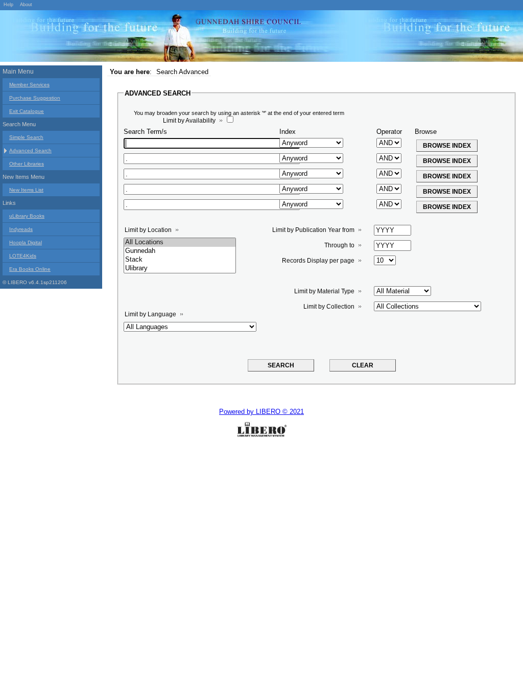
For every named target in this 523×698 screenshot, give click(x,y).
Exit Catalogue (26, 111)
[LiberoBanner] (153, 37)
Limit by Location (148, 230)
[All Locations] (179, 242)
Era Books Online (30, 269)
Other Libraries (26, 164)
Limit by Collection (328, 306)
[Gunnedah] (179, 251)
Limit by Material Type (324, 291)
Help (8, 4)
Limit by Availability (189, 120)
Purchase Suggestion (34, 98)
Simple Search (26, 137)
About (26, 4)
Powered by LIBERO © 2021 (261, 411)
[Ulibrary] (179, 268)
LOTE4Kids (22, 256)
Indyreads (21, 229)
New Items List (26, 190)
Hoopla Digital (25, 242)
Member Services (29, 84)
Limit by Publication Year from (313, 230)
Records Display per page (318, 260)
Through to (339, 245)
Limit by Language (150, 314)
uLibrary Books (26, 216)
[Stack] (179, 259)
